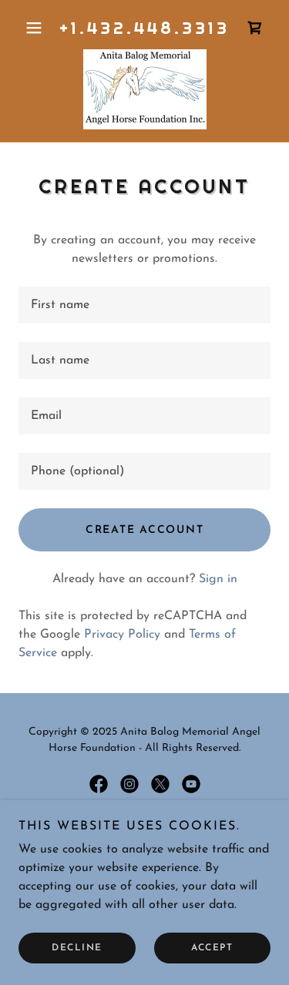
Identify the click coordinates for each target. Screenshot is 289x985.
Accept (212, 948)
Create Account (145, 530)
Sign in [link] (218, 579)
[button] (37, 27)
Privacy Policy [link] (122, 634)
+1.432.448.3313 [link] (144, 28)
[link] (255, 27)
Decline (77, 948)
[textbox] (144, 304)
